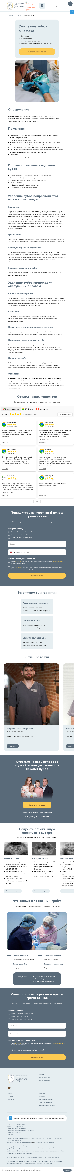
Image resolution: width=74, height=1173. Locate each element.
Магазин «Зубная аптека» (47, 1105)
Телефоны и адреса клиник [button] (55, 6)
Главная (10, 15)
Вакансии (42, 1096)
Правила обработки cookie (14, 1132)
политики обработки (58, 561)
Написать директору (45, 1102)
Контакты (11, 1099)
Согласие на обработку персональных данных (20, 1130)
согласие (18, 561)
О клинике (42, 1093)
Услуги (18, 15)
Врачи (10, 1093)
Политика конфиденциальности (16, 1128)
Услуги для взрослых (45, 1077)
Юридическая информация (15, 1126)
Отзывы (10, 1096)
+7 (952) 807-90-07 (37, 817)
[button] (42, 6)
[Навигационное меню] (70, 3)
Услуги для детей (44, 1080)
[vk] (9, 1088)
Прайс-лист (10, 1134)
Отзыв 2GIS (5, 442)
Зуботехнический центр (46, 1099)
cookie (28, 1138)
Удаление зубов (29, 15)
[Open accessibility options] (72, 12)
